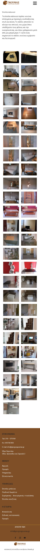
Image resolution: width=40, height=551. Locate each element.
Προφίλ (5, 469)
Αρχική (5, 466)
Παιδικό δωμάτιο (9, 492)
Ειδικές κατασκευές (11, 515)
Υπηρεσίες (6, 473)
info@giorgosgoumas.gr (20, 531)
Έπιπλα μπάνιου (9, 489)
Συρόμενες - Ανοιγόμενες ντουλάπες (18, 496)
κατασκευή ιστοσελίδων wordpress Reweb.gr (19, 549)
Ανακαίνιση (7, 512)
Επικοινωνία (7, 476)
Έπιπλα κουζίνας (9, 499)
